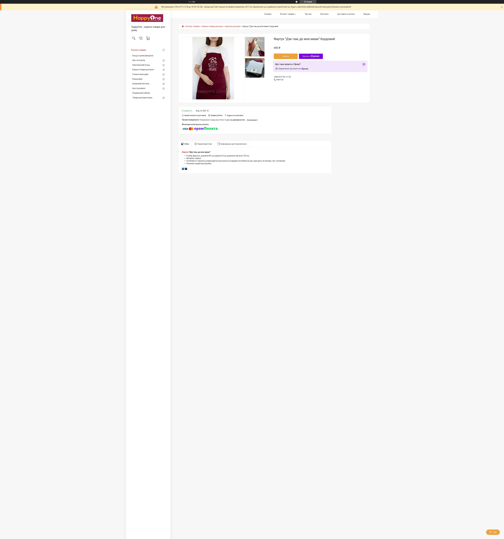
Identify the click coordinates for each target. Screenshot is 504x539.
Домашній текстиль (140, 84)
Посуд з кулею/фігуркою (142, 56)
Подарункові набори (141, 93)
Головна (267, 14)
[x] (186, 169)
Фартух (185, 152)
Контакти (324, 14)
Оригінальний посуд (141, 65)
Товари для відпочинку (142, 98)
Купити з (306, 56)
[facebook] (183, 169)
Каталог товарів (138, 50)
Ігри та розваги (138, 88)
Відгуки (367, 14)
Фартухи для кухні (232, 26)
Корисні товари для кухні (143, 69)
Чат (495, 532)
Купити (286, 56)
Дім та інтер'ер (138, 60)
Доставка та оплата (346, 14)
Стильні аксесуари (140, 74)
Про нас (308, 14)
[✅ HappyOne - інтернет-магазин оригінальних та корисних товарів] (148, 18)
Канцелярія (137, 79)
